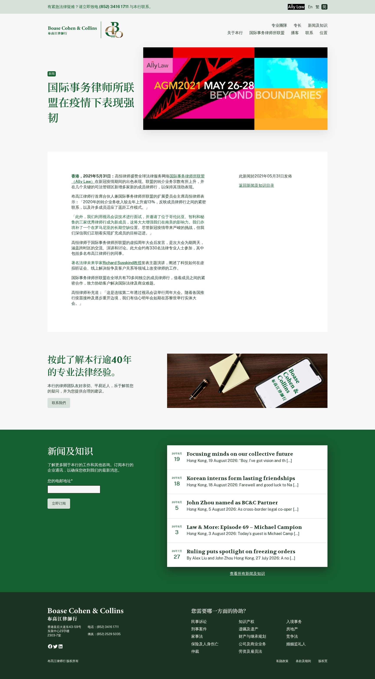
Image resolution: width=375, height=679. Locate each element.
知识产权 (246, 621)
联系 (309, 32)
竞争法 (292, 636)
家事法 (197, 636)
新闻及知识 (317, 25)
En (310, 7)
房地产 (292, 629)
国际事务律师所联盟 (267, 32)
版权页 (322, 661)
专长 (297, 25)
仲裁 (195, 651)
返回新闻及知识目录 (256, 185)
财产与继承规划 (252, 636)
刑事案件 (199, 629)
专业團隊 (279, 25)
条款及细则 (303, 661)
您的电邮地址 (60, 481)
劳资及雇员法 (250, 651)
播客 (295, 32)
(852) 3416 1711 (114, 6)
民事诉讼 (199, 621)
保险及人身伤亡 (205, 644)
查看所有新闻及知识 (247, 573)
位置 (323, 32)
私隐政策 (282, 661)
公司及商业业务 (252, 644)
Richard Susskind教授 (122, 262)
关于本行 (235, 32)
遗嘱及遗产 (248, 629)
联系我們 (59, 403)
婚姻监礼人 (296, 644)
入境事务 (294, 621)
